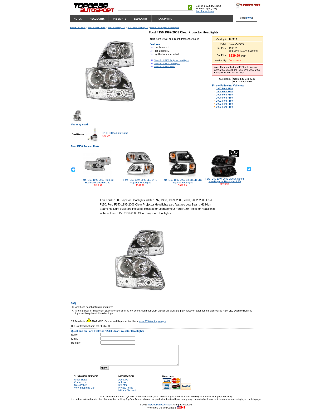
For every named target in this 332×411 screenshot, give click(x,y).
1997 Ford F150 (224, 88)
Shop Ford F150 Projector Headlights (171, 60)
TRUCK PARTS (163, 18)
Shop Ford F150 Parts (164, 66)
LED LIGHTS (141, 18)
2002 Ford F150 (224, 104)
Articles (122, 382)
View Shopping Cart (84, 387)
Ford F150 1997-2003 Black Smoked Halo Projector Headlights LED (224, 180)
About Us (123, 379)
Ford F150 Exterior (96, 27)
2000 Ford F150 (224, 97)
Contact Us (80, 382)
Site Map (123, 385)
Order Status (80, 379)
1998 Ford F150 (224, 91)
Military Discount (127, 390)
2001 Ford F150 (224, 100)
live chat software (205, 11)
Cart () (246, 18)
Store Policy (80, 385)
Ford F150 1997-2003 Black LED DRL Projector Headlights (182, 181)
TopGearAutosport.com (160, 404)
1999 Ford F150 (224, 94)
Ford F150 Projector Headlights (164, 27)
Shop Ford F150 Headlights (167, 63)
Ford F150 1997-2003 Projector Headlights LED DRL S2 (97, 181)
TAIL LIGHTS (119, 18)
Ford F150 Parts (77, 27)
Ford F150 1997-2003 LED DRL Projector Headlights (140, 181)
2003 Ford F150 (224, 107)
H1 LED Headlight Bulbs (115, 133)
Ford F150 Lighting (116, 27)
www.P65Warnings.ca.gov (152, 321)
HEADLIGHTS (97, 18)
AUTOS (78, 18)
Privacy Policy (125, 387)
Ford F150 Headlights (138, 27)
